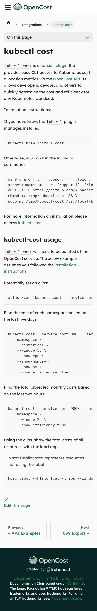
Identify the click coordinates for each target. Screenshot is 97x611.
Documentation (28, 578)
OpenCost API (67, 78)
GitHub (52, 578)
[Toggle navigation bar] (7, 7)
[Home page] (8, 22)
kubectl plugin (54, 65)
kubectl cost (30, 222)
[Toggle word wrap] (78, 179)
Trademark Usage (66, 598)
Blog (66, 578)
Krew (32, 121)
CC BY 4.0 (75, 583)
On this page (19, 37)
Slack (78, 578)
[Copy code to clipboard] (87, 142)
